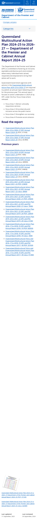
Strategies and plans (10, 22)
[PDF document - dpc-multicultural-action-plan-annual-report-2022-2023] (11, 482)
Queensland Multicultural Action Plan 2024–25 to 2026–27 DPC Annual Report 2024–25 (20, 130)
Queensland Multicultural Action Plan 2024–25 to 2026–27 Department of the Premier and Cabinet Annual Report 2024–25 (18, 495)
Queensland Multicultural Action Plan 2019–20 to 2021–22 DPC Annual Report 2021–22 (20, 182)
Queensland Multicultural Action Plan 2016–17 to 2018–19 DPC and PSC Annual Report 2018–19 (20, 226)
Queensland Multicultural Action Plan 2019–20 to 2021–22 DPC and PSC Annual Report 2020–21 (20, 196)
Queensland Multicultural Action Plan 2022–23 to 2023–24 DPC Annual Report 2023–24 (20, 152)
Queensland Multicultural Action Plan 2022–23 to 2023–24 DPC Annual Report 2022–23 (20, 167)
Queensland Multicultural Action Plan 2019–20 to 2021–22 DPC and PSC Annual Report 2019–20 (20, 211)
